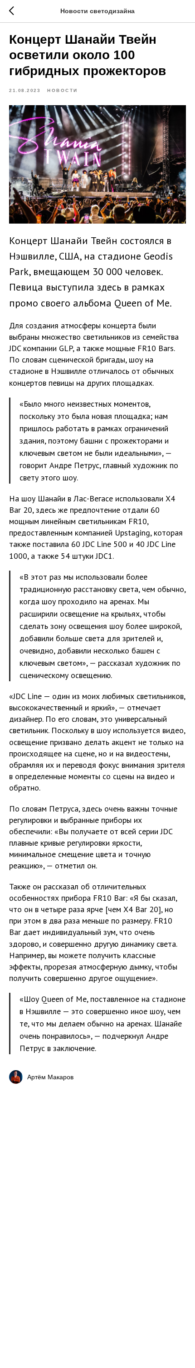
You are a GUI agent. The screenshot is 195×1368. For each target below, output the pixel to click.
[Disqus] (97, 1213)
